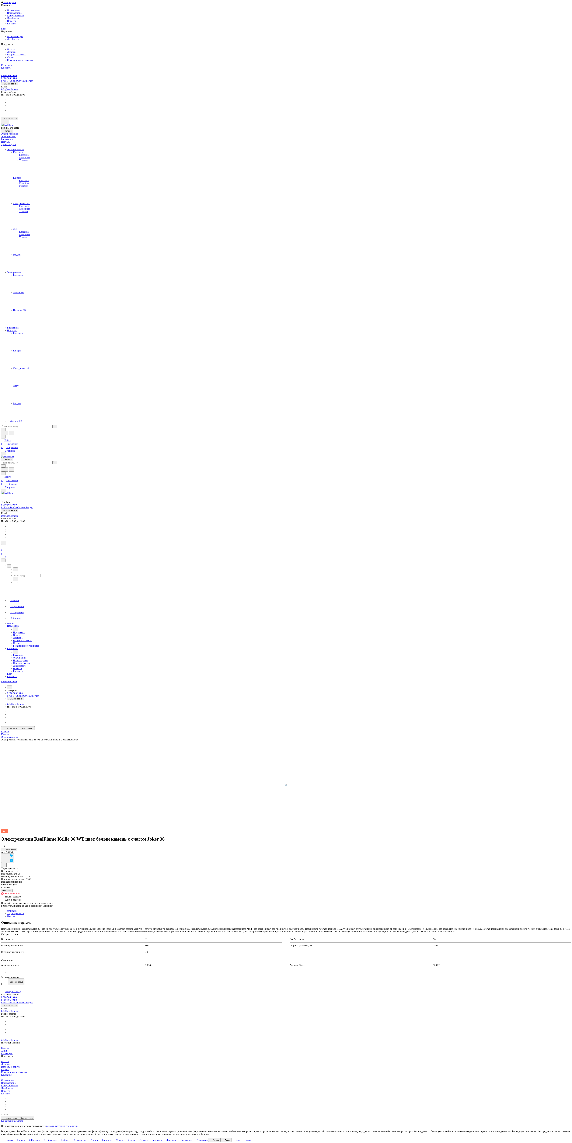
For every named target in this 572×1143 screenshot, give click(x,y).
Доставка (6, 1064)
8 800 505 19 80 (9, 75)
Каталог (5, 1048)
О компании (7, 1080)
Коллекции (7, 1053)
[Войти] (2, 546)
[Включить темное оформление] (5, 122)
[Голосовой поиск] (4, 433)
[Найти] (11, 433)
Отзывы (11, 916)
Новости (5, 1091)
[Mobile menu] (3, 490)
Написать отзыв (16, 982)
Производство (8, 1083)
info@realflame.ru (9, 89)
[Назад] (15, 569)
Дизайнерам (7, 1088)
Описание (12, 911)
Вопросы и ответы (10, 1067)
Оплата (5, 1061)
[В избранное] (7, 856)
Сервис (5, 1069)
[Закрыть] (3, 560)
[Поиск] (3, 543)
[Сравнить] (7, 860)
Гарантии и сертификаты (14, 1072)
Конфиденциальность (12, 1121)
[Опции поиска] (3, 429)
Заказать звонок (9, 84)
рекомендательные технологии (62, 1126)
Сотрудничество (9, 1085)
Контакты (6, 1093)
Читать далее (420, 1131)
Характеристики (15, 913)
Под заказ (6, 891)
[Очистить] (55, 426)
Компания (6, 1075)
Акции (4, 1050)
